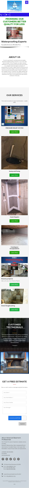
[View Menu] (26, 2)
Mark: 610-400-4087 (11, 469)
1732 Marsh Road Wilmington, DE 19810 (12, 464)
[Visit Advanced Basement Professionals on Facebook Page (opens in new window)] (3, 459)
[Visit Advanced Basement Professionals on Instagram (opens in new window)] (18, 459)
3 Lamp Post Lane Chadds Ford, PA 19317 (12, 474)
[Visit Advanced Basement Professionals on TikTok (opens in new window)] (10, 459)
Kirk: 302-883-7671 (11, 467)
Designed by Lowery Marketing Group (14, 481)
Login (14, 484)
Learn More (14, 132)
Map (8, 14)
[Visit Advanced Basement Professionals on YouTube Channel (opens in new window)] (14, 459)
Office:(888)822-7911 (11, 466)
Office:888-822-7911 (11, 476)
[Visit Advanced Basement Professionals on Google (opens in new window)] (7, 459)
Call (3, 14)
